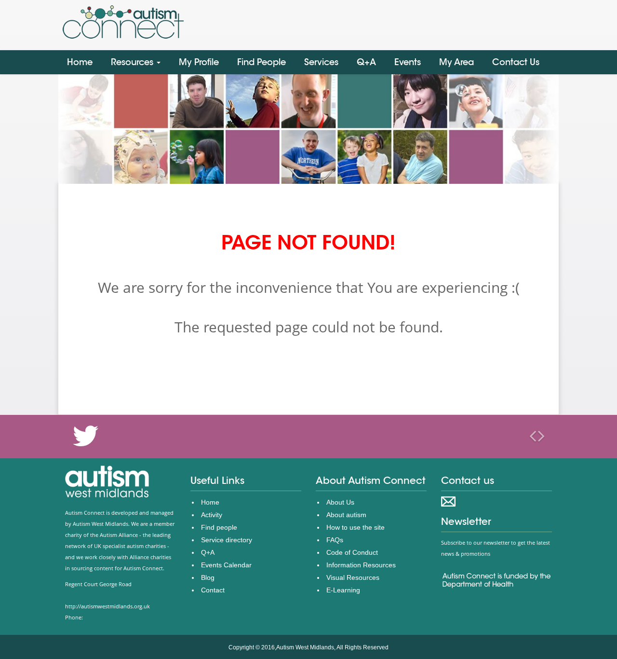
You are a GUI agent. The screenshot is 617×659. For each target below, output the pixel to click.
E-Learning (343, 590)
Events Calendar (226, 565)
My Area (456, 62)
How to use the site (355, 527)
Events (407, 62)
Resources (133, 62)
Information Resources (361, 565)
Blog (208, 577)
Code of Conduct (352, 552)
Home (80, 62)
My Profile (199, 62)
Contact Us (515, 62)
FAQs (334, 540)
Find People (261, 62)
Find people (219, 527)
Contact (213, 590)
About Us (340, 502)
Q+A (366, 62)
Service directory (226, 540)
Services (321, 62)
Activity (211, 515)
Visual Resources (352, 577)
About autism (346, 515)
